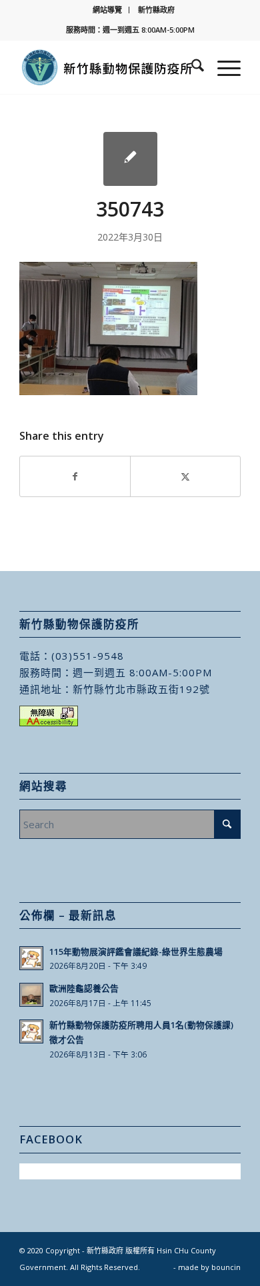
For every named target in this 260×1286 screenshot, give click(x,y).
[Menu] (222, 67)
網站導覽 (107, 10)
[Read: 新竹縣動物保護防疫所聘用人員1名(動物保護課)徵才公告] (31, 1031)
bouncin (226, 1267)
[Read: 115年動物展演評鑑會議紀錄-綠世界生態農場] (31, 958)
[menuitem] (107, 10)
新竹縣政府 (156, 10)
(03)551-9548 (87, 655)
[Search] (191, 67)
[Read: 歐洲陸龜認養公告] (31, 995)
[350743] (130, 159)
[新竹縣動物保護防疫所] (107, 67)
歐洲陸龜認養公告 (84, 988)
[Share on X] (185, 476)
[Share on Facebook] (75, 476)
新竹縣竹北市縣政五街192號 (141, 689)
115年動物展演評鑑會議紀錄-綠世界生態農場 (136, 952)
